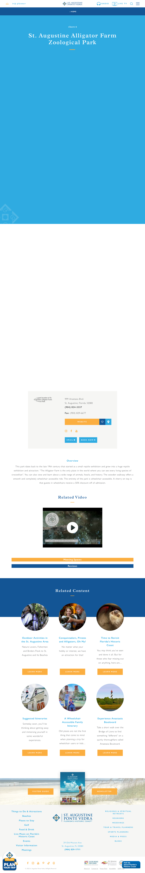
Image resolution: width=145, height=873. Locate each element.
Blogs (118, 841)
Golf (26, 825)
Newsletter (104, 791)
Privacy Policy (103, 868)
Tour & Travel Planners (118, 827)
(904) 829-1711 (72, 849)
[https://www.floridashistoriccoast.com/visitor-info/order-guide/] (72, 788)
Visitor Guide (40, 791)
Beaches (26, 816)
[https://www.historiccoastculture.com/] (91, 863)
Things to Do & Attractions (26, 811)
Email (70, 440)
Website (82, 422)
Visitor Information (26, 845)
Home (73, 12)
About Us (87, 868)
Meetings (26, 850)
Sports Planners (118, 832)
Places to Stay (26, 820)
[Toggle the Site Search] (131, 3)
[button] (131, 864)
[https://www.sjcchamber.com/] (109, 863)
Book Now (87, 440)
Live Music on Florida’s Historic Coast (26, 835)
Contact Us (94, 868)
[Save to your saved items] (102, 422)
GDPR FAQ (121, 868)
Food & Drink (26, 829)
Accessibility (112, 868)
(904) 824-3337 (73, 407)
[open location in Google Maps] (46, 399)
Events (26, 841)
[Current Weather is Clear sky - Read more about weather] (7, 4)
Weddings (118, 823)
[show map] (108, 422)
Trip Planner (19, 4)
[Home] (72, 3)
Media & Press (118, 836)
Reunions (118, 818)
